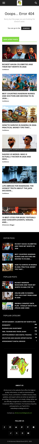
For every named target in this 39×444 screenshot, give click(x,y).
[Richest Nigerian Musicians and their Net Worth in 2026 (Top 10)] (7, 285)
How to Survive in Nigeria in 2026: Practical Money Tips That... (19, 126)
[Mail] (16, 427)
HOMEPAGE (26, 28)
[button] (3, 3)
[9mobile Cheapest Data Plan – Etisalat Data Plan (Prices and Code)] (7, 306)
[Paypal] (22, 427)
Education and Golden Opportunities (15, 90)
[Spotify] (33, 427)
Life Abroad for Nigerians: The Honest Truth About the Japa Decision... (18, 188)
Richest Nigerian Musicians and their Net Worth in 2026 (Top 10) (25, 285)
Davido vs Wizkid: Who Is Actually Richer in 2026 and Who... (16, 156)
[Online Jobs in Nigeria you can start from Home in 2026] (7, 295)
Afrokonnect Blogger (8, 225)
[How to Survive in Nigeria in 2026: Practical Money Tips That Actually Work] (19, 114)
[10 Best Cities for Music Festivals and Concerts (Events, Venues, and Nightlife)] (19, 206)
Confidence (5, 69)
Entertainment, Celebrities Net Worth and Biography (16, 60)
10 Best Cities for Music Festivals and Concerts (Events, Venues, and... (18, 219)
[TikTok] (11, 433)
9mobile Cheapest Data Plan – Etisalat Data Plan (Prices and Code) (26, 305)
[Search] (36, 3)
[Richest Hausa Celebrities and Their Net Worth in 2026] (19, 53)
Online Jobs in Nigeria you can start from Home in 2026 (26, 295)
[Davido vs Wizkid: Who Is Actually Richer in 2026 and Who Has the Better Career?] (19, 143)
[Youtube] (28, 433)
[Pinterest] (28, 427)
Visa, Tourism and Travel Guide (13, 182)
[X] (16, 433)
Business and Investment (11, 121)
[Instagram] (10, 427)
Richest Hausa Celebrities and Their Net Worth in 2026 (17, 65)
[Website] (22, 433)
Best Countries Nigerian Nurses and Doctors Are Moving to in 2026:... (18, 96)
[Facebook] (4, 427)
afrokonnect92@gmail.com (23, 413)
